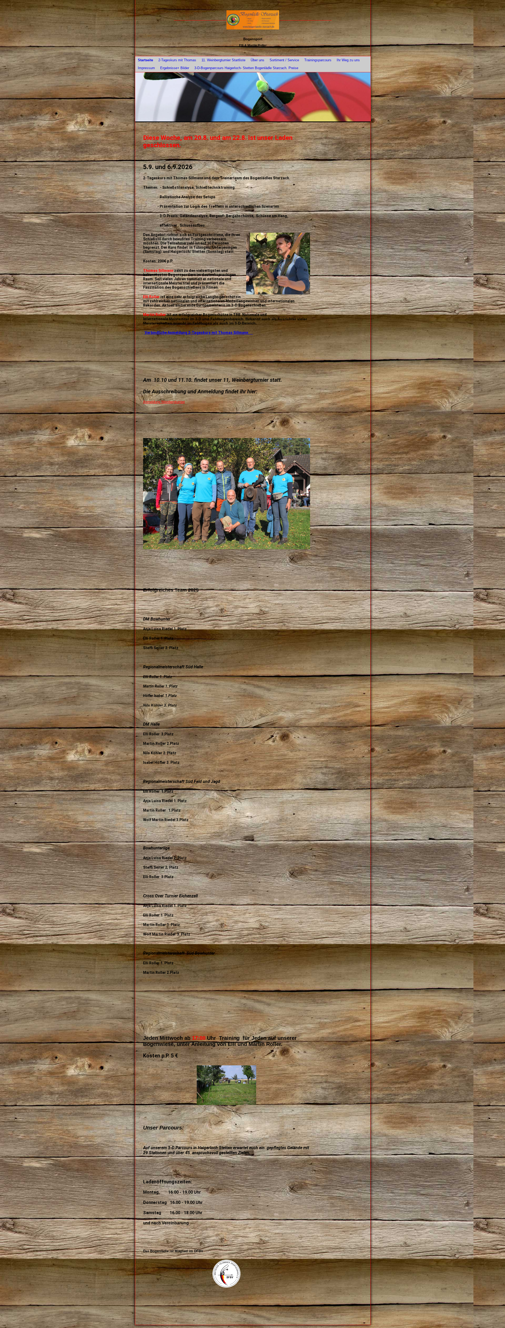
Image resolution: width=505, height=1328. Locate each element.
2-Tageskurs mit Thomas (177, 60)
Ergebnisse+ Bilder (174, 68)
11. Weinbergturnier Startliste (223, 60)
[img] (252, 20)
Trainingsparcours (317, 60)
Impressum (146, 68)
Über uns (257, 60)
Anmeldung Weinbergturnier (164, 402)
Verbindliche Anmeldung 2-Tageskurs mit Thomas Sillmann (198, 332)
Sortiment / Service (284, 60)
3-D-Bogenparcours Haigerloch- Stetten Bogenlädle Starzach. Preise (246, 68)
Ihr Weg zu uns (348, 60)
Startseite (145, 60)
